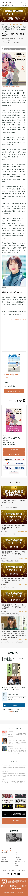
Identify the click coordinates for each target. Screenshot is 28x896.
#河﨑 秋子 (9, 507)
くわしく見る (13, 454)
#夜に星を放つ (10, 560)
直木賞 (6, 49)
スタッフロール (14, 49)
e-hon (8, 468)
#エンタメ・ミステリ (15, 42)
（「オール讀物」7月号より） (18, 319)
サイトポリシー (5, 852)
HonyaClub (19, 468)
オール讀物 (12, 870)
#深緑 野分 (20, 642)
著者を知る (17, 855)
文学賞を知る (18, 859)
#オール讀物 (7, 41)
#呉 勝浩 (13, 587)
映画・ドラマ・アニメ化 (20, 861)
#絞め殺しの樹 (10, 534)
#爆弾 (8, 587)
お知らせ (4, 859)
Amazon (8, 459)
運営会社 (4, 857)
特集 (16, 863)
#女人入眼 (9, 613)
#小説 (8, 42)
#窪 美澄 (15, 507)
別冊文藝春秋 (21, 870)
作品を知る (17, 857)
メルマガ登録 (14, 820)
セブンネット (8, 464)
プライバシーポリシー (7, 855)
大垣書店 (14, 472)
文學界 (4, 870)
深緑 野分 (22, 49)
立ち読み (13, 449)
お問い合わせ (5, 861)
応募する (10, 705)
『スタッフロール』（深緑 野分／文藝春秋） (11, 86)
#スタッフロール (12, 642)
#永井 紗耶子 (16, 613)
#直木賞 (3, 507)
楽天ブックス (19, 459)
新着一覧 (17, 852)
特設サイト (17, 865)
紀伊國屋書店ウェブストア (19, 464)
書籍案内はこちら (14, 814)
